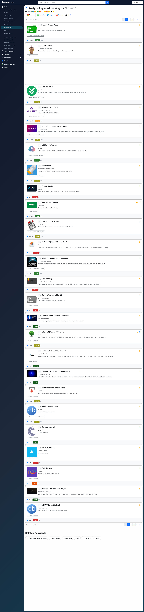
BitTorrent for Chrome (44, 110)
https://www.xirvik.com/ (44, 261)
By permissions (8, 33)
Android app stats (9, 39)
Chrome (31, 15)
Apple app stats (8, 48)
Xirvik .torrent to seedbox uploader (55, 258)
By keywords (7, 27)
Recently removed (9, 21)
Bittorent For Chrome (50, 107)
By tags (6, 30)
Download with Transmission (53, 388)
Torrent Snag (47, 279)
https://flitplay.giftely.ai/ (44, 491)
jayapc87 (40, 148)
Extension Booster (9, 64)
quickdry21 (41, 224)
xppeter (40, 409)
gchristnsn (41, 89)
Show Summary (33, 55)
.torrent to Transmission (51, 221)
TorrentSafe (46, 166)
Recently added (8, 18)
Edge (51, 15)
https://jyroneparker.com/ (45, 48)
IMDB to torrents (48, 448)
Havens (40, 471)
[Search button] (107, 2)
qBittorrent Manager (50, 407)
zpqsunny (41, 430)
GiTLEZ (40, 189)
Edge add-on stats (9, 42)
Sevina (40, 390)
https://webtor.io (42, 129)
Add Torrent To (47, 87)
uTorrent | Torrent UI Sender (53, 332)
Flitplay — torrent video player (54, 489)
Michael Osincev (42, 450)
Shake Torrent (47, 45)
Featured (6, 12)
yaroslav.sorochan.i (43, 318)
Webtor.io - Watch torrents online (55, 126)
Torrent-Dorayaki (49, 427)
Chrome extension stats (10, 37)
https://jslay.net (42, 508)
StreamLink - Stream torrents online (56, 371)
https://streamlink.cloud (44, 374)
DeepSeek (41, 205)
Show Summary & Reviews (36, 35)
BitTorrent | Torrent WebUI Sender (55, 242)
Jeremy (40, 245)
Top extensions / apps (10, 10)
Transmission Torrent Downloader (55, 316)
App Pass (7, 61)
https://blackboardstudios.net (46, 281)
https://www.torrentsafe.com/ (46, 168)
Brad (39, 335)
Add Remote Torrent (49, 145)
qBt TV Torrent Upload (51, 505)
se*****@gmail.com (43, 298)
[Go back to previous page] (26, 8)
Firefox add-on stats (9, 45)
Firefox (60, 15)
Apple (69, 15)
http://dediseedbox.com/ (45, 354)
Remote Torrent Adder (50, 25)
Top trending (7, 15)
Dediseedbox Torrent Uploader (54, 351)
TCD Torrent (47, 468)
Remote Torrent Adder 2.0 (52, 295)
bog (39, 28)
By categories (8, 25)
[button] (137, 2)
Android (41, 15)
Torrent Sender (47, 186)
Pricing (6, 67)
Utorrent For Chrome (50, 202)
